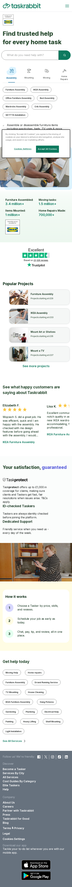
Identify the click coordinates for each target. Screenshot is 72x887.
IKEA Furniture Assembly (19, 442)
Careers (8, 806)
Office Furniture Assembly (18, 98)
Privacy (19, 828)
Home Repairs (64, 77)
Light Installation (13, 731)
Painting (9, 721)
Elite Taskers (11, 785)
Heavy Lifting (29, 721)
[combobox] (29, 55)
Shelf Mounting (53, 721)
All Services (10, 777)
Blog (6, 822)
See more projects (36, 366)
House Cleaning (36, 692)
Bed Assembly (47, 98)
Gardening (11, 712)
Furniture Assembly (15, 89)
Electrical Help (52, 712)
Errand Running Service (46, 682)
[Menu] (67, 6)
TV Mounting (12, 692)
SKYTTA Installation (15, 115)
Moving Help (12, 672)
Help (6, 789)
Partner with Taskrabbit (18, 810)
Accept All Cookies (47, 149)
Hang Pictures (47, 702)
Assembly (11, 78)
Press (6, 814)
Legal (6, 833)
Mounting (29, 77)
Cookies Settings (14, 839)
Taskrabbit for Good (16, 818)
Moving (46, 77)
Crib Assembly (41, 106)
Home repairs (35, 672)
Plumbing (30, 712)
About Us (9, 802)
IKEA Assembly (41, 89)
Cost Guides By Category (19, 781)
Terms (7, 828)
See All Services (12, 741)
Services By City (13, 773)
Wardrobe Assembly (16, 106)
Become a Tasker (14, 769)
